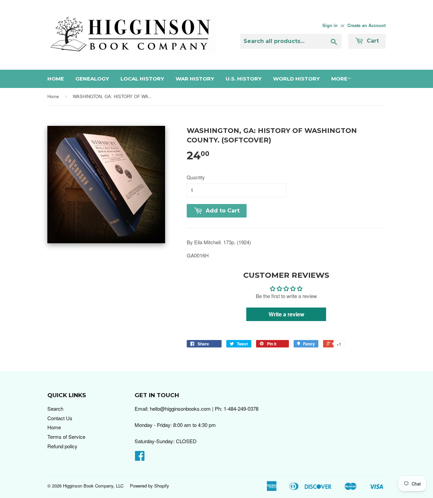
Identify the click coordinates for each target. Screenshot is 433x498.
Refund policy (62, 446)
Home (55, 78)
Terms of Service (66, 436)
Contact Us (59, 418)
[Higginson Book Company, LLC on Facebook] (140, 457)
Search (55, 408)
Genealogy (92, 78)
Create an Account (366, 25)
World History (296, 78)
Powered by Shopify (149, 485)
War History (195, 78)
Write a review (286, 314)
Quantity (196, 177)
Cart (372, 41)
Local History (142, 78)
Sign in (330, 25)
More (339, 78)
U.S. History (243, 78)
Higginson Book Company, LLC (93, 485)
